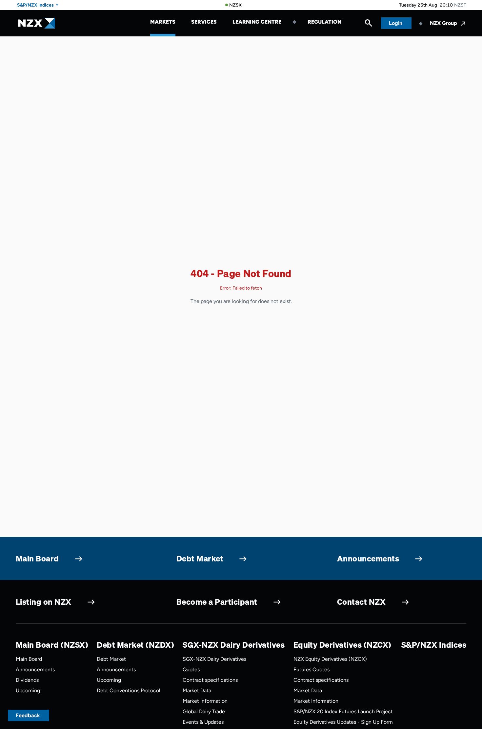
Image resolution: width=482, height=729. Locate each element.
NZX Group (443, 23)
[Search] (368, 24)
